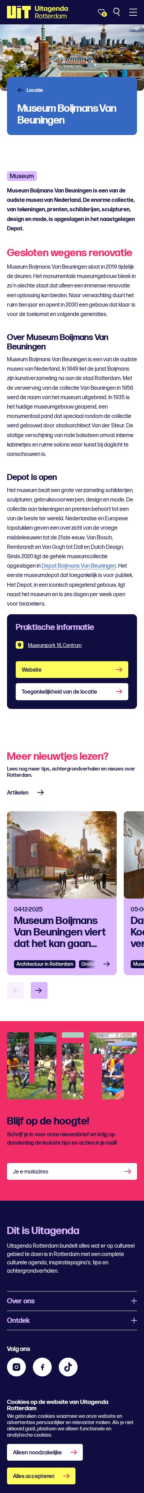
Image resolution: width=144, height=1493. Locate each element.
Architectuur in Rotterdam (44, 964)
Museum (22, 176)
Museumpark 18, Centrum (54, 645)
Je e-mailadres (30, 1172)
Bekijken (109, 964)
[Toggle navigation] (133, 12)
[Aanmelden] (128, 1171)
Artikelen (18, 793)
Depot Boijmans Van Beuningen (79, 566)
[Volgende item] (39, 990)
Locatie (35, 90)
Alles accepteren (34, 1476)
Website (32, 670)
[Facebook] (42, 1367)
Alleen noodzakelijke (37, 1452)
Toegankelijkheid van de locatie (59, 692)
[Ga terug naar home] (37, 12)
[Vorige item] (15, 990)
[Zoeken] (117, 12)
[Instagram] (16, 1367)
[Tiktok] (68, 1367)
